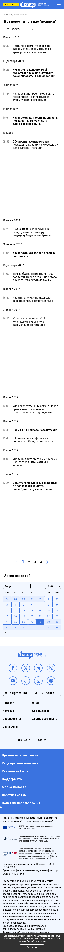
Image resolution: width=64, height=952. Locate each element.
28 (40, 622)
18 (15, 616)
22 (48, 616)
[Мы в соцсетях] (13, 668)
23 (57, 616)
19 (23, 616)
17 (7, 616)
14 (40, 610)
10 (7, 610)
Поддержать (11, 4)
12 (23, 610)
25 (15, 622)
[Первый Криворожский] (34, 4)
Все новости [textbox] (12, 29)
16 (57, 610)
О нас (35, 702)
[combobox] (19, 29)
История (8, 710)
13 (32, 610)
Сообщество (41, 710)
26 (23, 622)
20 (32, 616)
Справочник (10, 726)
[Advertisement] (32, 184)
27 (32, 622)
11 (15, 610)
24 (7, 622)
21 (40, 616)
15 (48, 610)
